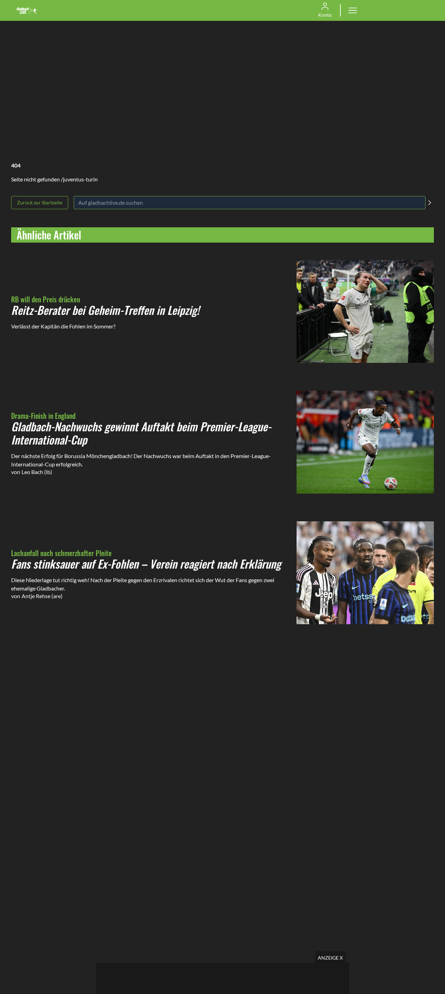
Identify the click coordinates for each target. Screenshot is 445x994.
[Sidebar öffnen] (352, 10)
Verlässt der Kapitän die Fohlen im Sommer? (63, 326)
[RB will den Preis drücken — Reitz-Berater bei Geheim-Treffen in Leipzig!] (365, 311)
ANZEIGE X (330, 958)
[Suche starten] (430, 202)
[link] (27, 10)
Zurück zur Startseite (39, 202)
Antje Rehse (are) (42, 596)
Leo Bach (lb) (37, 472)
